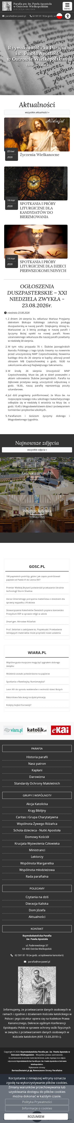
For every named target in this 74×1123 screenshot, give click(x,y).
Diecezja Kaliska (37, 903)
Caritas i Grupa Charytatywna (37, 817)
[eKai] (45, 730)
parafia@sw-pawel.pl (15, 16)
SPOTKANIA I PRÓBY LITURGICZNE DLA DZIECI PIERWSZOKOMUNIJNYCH (43, 266)
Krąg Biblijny (37, 810)
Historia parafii (37, 757)
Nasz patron (37, 764)
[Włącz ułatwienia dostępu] (69, 16)
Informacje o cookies (37, 1108)
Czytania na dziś (37, 897)
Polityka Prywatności (37, 1102)
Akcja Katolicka (37, 804)
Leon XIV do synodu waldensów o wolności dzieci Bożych (34, 689)
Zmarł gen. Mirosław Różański (21, 621)
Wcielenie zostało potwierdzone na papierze (28, 673)
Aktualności (37, 107)
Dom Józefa (37, 910)
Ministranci (37, 850)
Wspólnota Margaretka (37, 863)
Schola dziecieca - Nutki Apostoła (37, 830)
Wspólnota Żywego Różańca (37, 824)
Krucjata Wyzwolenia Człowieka (37, 843)
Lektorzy (37, 857)
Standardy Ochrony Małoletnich (37, 783)
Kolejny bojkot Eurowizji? (18, 705)
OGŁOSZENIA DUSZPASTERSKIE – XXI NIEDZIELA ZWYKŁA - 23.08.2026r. (37, 296)
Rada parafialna (37, 876)
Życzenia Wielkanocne (39, 154)
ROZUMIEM (36, 1117)
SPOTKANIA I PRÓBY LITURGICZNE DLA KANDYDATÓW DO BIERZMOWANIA (38, 210)
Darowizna (37, 777)
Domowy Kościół (37, 837)
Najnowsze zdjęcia (37, 445)
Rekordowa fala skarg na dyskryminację (26, 697)
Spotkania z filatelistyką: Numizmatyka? (25, 681)
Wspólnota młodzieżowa (37, 870)
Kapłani (37, 770)
